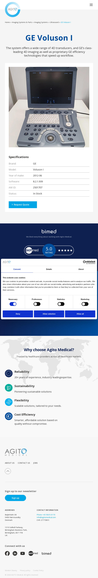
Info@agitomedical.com (46, 517)
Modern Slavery (11, 570)
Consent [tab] (17, 269)
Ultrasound (54, 22)
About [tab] (81, 269)
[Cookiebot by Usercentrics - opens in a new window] (84, 262)
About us (9, 463)
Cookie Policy (38, 570)
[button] (90, 5)
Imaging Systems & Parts (22, 22)
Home (7, 22)
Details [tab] (49, 269)
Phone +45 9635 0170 (46, 514)
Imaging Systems (41, 22)
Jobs (35, 463)
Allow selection (49, 314)
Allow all (80, 314)
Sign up (15, 497)
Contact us (24, 463)
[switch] (37, 304)
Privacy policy (25, 570)
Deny (18, 314)
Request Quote (21, 204)
